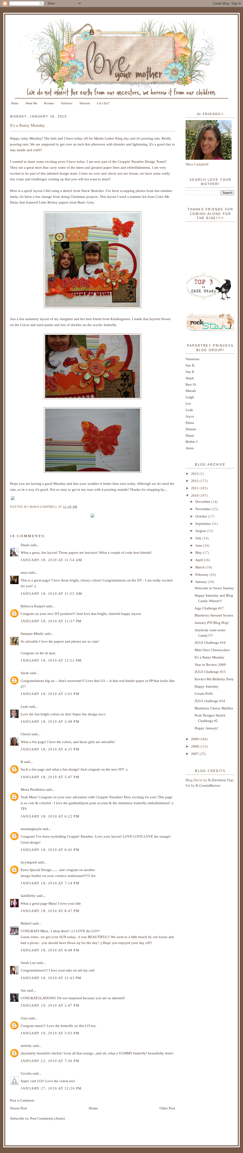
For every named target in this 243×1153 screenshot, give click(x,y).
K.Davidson (217, 780)
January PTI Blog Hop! (212, 623)
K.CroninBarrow (208, 785)
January (201, 582)
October (201, 516)
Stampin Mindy (32, 633)
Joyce (190, 416)
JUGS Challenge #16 (210, 642)
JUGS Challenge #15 (210, 672)
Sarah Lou (28, 963)
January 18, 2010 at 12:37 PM (51, 621)
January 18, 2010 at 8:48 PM (50, 950)
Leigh (190, 397)
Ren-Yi (191, 384)
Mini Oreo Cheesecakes (212, 650)
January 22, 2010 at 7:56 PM (50, 1061)
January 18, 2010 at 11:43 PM (51, 978)
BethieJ (26, 923)
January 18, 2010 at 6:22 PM (50, 816)
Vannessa (192, 359)
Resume (49, 103)
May (199, 552)
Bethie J (191, 442)
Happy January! (206, 728)
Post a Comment (22, 1100)
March (200, 567)
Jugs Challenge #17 (209, 608)
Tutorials (84, 103)
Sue (23, 990)
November (203, 509)
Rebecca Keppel (33, 606)
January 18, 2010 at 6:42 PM (50, 850)
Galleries (66, 103)
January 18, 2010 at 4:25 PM (50, 749)
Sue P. (190, 372)
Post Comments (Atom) (47, 1118)
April (199, 560)
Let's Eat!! (103, 103)
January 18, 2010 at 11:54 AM (51, 560)
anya (24, 572)
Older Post (167, 1108)
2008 (195, 746)
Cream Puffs (204, 693)
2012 (195, 481)
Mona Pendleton (33, 789)
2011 (195, 488)
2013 (195, 474)
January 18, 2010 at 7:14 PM (50, 883)
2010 (195, 495)
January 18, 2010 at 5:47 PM (50, 777)
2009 (195, 739)
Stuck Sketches (92, 191)
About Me (31, 103)
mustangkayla (31, 829)
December (203, 501)
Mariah (191, 391)
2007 (195, 754)
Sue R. (190, 365)
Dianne (191, 429)
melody (26, 1046)
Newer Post (18, 1108)
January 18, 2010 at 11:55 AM (51, 593)
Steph (190, 378)
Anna (190, 448)
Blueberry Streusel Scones (214, 615)
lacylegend (29, 862)
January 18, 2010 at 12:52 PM (51, 660)
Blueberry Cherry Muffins (214, 708)
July (198, 538)
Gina (24, 1018)
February (202, 574)
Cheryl (26, 734)
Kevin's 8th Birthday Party (214, 679)
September (203, 524)
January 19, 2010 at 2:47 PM (50, 1005)
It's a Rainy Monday (27, 125)
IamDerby (28, 896)
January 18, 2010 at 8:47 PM (50, 911)
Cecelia (26, 1073)
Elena (190, 423)
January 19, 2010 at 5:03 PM (50, 1033)
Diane (25, 545)
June (199, 545)
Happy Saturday (207, 686)
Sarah (25, 673)
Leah (24, 706)
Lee (188, 403)
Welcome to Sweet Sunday (214, 588)
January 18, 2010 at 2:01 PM (50, 694)
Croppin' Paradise (131, 161)
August (201, 531)
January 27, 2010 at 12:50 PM (51, 1088)
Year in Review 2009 (210, 665)
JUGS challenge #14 (210, 701)
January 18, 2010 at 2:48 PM (50, 721)
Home (15, 103)
